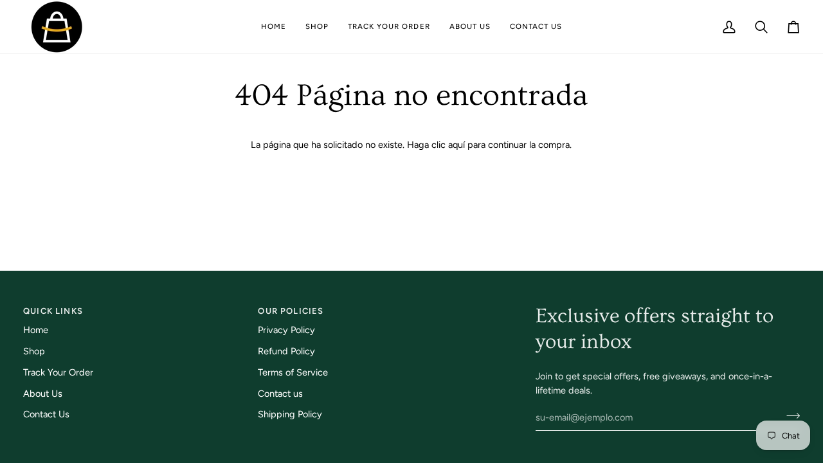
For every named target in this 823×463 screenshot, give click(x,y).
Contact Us (46, 414)
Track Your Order (58, 372)
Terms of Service (293, 372)
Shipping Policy (290, 414)
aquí (456, 144)
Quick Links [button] (53, 311)
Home (35, 330)
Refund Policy (286, 351)
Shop (34, 351)
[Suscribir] (789, 415)
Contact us (280, 393)
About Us (42, 393)
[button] (317, 26)
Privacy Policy (286, 330)
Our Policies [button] (290, 311)
